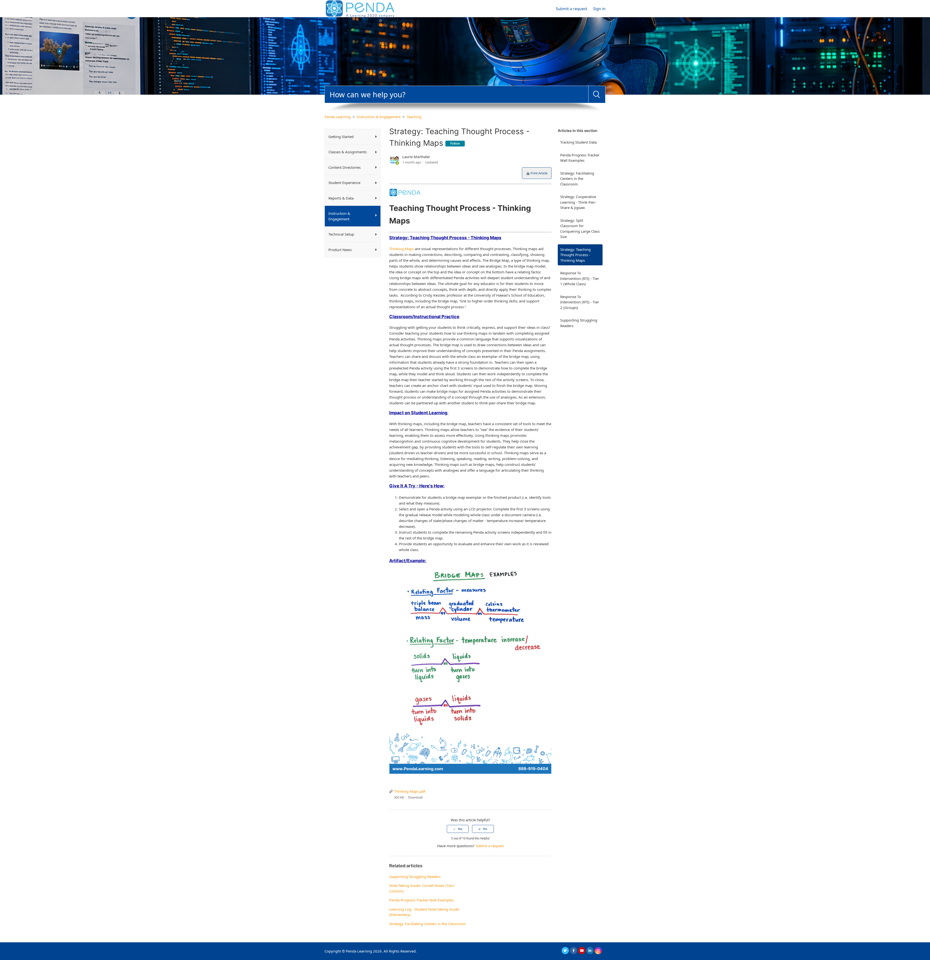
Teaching (414, 116)
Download (415, 797)
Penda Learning (338, 116)
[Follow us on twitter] (565, 950)
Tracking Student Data (578, 142)
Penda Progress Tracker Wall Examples (579, 158)
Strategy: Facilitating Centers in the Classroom (577, 178)
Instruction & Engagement (379, 116)
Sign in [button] (599, 8)
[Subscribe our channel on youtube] (581, 950)
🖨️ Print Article (536, 173)
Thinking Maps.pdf (409, 791)
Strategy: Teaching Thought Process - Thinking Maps (575, 255)
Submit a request (571, 8)
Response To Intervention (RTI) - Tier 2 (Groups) (579, 302)
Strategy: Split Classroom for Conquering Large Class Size (580, 228)
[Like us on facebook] (573, 950)
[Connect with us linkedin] (590, 950)
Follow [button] (455, 143)
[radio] (458, 829)
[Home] (360, 8)
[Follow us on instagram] (598, 950)
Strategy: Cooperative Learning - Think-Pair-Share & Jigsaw (578, 202)
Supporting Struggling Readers (578, 323)
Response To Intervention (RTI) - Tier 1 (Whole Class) (579, 278)
